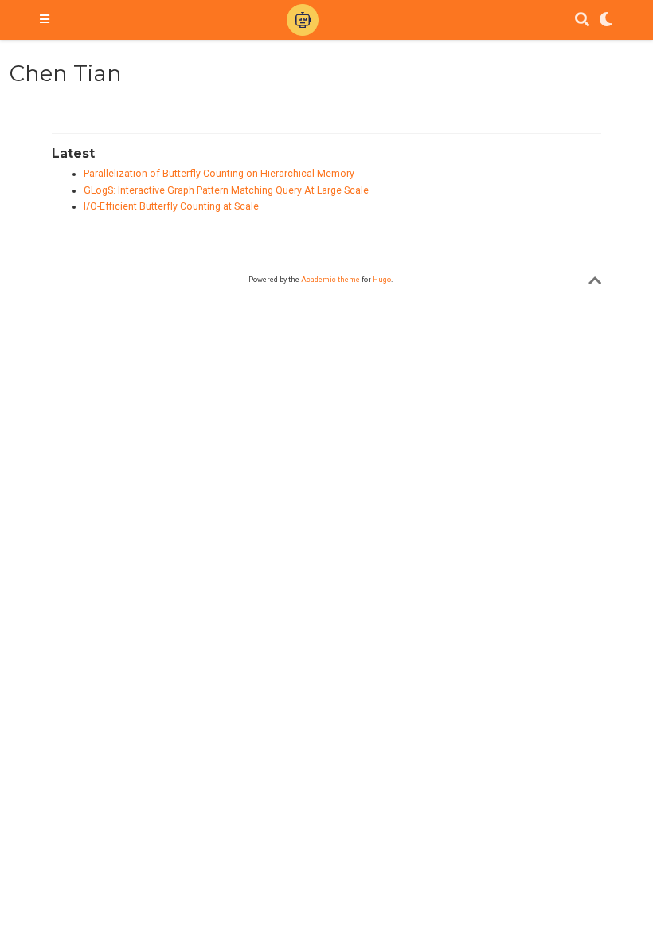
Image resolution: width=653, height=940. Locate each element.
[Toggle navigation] (44, 20)
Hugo (382, 279)
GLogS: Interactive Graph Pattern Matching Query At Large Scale (226, 190)
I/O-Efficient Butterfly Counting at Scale (171, 206)
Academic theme (330, 279)
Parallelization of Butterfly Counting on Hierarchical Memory (219, 173)
